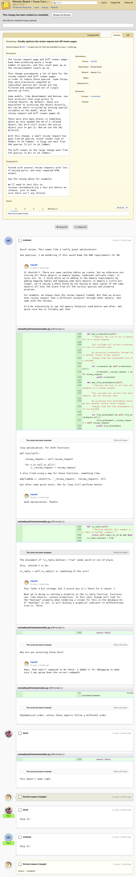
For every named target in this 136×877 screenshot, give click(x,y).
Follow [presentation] (128, 3)
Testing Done (12, 161)
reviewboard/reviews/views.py (33, 688)
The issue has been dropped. (39, 553)
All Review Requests (22, 7)
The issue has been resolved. (39, 440)
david (25, 733)
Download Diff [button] (93, 35)
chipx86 (94, 61)
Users (36, 7)
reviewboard (96, 96)
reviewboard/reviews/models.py (34, 329)
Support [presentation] (114, 3)
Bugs (85, 78)
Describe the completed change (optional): (20, 21)
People (85, 102)
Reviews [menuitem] (117, 35)
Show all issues (120, 440)
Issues (9, 201)
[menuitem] (116, 2)
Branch (85, 72)
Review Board (30, 1)
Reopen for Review (61, 15)
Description (13, 53)
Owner (85, 61)
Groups (45, 7)
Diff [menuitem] (128, 35)
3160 (23, 47)
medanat (27, 240)
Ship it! (8, 816)
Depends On (82, 83)
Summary (11, 41)
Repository (83, 67)
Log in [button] (104, 3)
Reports (54, 7)
